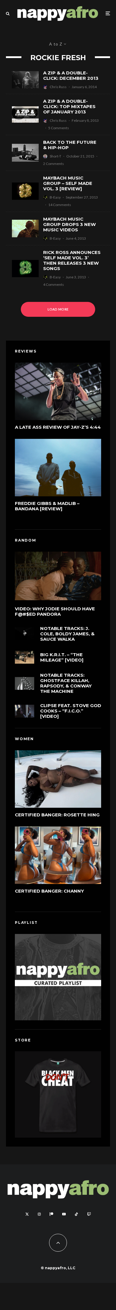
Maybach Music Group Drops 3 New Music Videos (69, 224)
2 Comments (53, 163)
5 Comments (58, 128)
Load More (58, 309)
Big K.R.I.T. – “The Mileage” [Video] (62, 657)
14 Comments (59, 204)
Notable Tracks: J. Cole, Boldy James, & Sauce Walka (67, 634)
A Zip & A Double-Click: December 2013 (70, 75)
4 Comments (53, 284)
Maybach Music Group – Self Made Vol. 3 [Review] (67, 183)
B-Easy (55, 197)
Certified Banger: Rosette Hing (57, 815)
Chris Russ (58, 87)
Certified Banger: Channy (49, 891)
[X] (27, 1214)
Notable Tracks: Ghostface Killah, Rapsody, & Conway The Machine (66, 683)
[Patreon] (51, 1214)
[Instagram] (39, 1214)
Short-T (55, 156)
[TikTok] (76, 1214)
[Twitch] (89, 1214)
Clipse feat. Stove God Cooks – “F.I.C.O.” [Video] (70, 711)
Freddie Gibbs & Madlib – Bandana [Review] (47, 506)
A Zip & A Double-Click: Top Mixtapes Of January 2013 (69, 107)
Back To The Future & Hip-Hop (69, 145)
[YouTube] (64, 1214)
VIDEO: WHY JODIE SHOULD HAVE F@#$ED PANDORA (55, 611)
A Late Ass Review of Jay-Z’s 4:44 (58, 427)
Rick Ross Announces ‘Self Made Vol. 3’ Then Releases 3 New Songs (72, 260)
